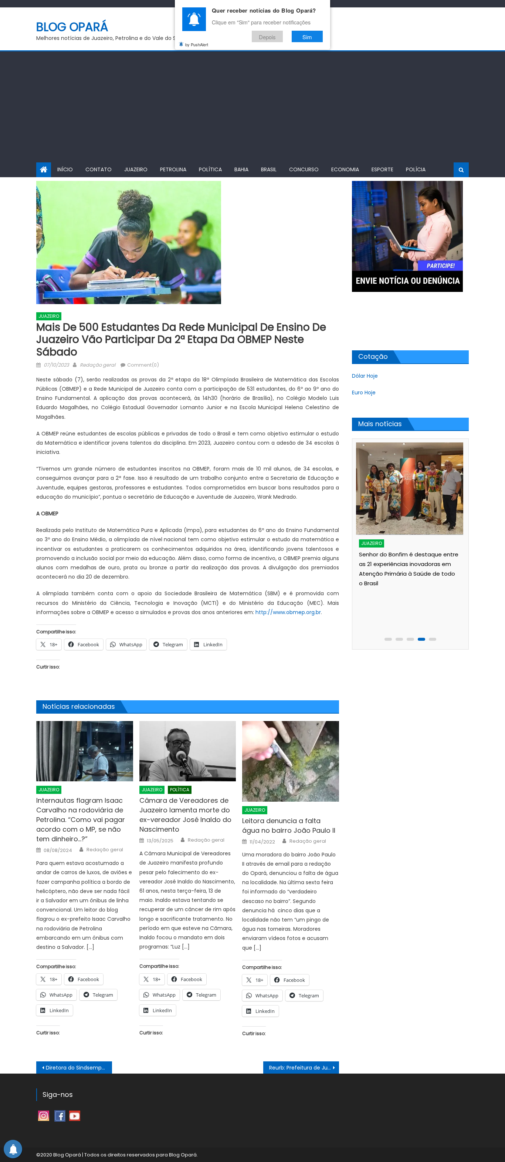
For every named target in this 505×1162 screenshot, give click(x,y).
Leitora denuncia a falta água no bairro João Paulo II (288, 825)
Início (65, 169)
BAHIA (241, 169)
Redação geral (97, 364)
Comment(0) (143, 364)
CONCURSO (304, 169)
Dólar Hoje (365, 376)
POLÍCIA (416, 169)
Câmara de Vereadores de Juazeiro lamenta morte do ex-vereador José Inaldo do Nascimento (185, 815)
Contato (98, 169)
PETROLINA (173, 169)
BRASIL (269, 169)
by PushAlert (196, 44)
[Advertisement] (252, 107)
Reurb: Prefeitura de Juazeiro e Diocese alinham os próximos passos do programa (304, 1067)
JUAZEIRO (136, 169)
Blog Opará (72, 26)
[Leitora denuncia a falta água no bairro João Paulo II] (290, 761)
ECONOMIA (345, 169)
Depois (267, 36)
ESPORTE (382, 169)
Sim (307, 36)
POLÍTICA (210, 169)
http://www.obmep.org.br (288, 612)
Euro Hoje (364, 392)
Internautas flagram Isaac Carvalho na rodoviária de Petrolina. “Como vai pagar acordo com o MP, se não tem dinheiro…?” (80, 819)
